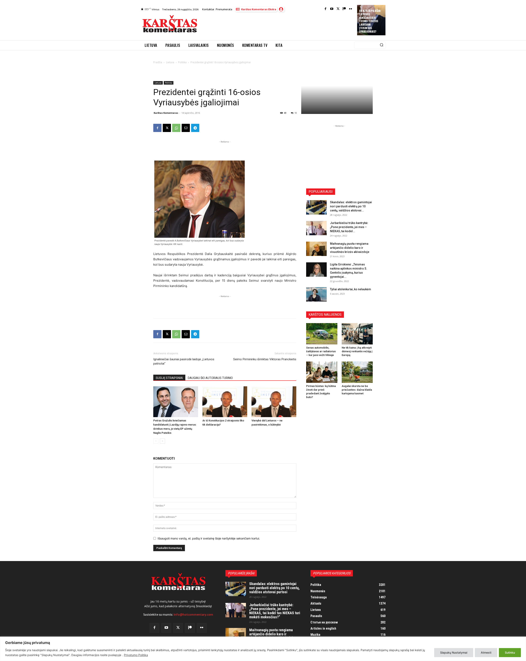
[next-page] (162, 441)
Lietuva (170, 62)
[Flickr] (350, 9)
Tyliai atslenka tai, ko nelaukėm (350, 289)
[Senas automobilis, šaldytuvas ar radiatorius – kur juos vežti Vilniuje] (321, 333)
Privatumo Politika (136, 655)
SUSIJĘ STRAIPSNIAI (169, 378)
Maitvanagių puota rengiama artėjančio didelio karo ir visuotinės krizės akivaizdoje (349, 248)
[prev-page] (155, 441)
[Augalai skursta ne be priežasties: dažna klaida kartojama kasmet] (357, 372)
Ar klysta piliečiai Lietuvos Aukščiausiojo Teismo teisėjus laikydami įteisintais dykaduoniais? (370, 21)
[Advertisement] (277, 25)
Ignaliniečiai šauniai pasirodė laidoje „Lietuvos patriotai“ (183, 361)
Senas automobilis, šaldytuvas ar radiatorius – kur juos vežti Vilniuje (321, 351)
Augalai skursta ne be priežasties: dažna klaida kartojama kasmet (357, 389)
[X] (167, 128)
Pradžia (157, 62)
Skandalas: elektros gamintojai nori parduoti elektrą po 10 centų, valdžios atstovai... (351, 206)
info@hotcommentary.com (193, 614)
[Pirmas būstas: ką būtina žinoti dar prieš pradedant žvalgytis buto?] (321, 372)
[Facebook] (325, 9)
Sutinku (510, 652)
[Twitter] (338, 9)
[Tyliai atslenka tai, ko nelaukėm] (316, 294)
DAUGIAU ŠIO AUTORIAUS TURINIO (210, 378)
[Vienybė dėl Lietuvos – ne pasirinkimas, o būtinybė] (273, 401)
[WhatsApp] (176, 128)
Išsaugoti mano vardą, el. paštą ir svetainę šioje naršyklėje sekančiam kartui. (209, 538)
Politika (182, 62)
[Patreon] (344, 9)
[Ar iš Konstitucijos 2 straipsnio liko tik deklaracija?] (224, 401)
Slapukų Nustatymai (453, 652)
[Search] (381, 45)
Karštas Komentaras (166, 112)
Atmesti (486, 652)
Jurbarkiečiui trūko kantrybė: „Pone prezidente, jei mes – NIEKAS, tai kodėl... (349, 227)
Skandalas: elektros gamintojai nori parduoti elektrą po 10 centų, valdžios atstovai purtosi (274, 588)
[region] (263, 649)
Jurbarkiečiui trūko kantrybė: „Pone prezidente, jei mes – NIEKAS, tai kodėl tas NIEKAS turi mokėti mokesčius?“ (274, 611)
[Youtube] (331, 9)
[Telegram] (195, 128)
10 (295, 112)
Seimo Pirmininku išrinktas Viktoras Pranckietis (264, 359)
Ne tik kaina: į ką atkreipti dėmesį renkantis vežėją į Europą (357, 351)
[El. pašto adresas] (186, 128)
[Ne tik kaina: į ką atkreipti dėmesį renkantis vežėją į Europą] (357, 333)
